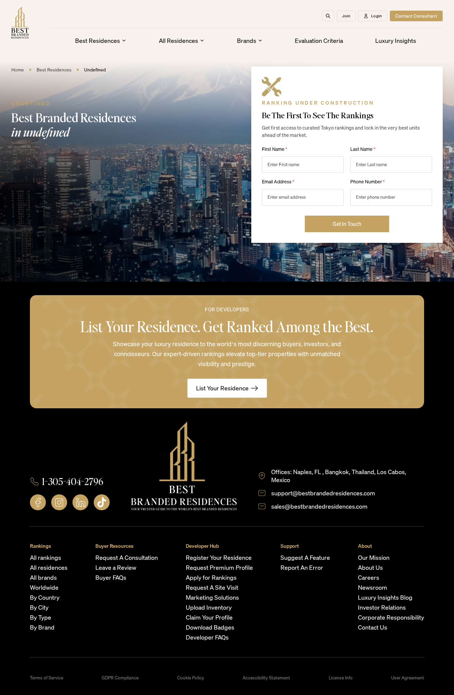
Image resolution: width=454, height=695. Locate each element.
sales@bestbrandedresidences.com (319, 506)
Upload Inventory (209, 607)
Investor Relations (382, 607)
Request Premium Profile (219, 567)
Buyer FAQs (110, 577)
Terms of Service (46, 678)
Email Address (278, 181)
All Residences (178, 41)
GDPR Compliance (120, 678)
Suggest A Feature (305, 557)
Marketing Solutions (212, 597)
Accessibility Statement (266, 678)
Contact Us (372, 627)
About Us (370, 567)
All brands (43, 577)
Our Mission (374, 557)
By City (39, 607)
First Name (274, 149)
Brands (246, 41)
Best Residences (97, 41)
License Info (341, 678)
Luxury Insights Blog (385, 597)
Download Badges (210, 627)
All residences (48, 567)
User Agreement (407, 678)
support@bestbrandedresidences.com (323, 493)
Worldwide (44, 587)
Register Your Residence (219, 557)
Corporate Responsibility (391, 617)
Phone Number (367, 181)
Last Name (363, 149)
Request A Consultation (126, 557)
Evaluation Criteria (319, 41)
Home (17, 69)
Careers (368, 577)
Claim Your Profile (209, 617)
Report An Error (302, 567)
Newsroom (372, 587)
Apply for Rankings (211, 577)
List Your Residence (222, 388)
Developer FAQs (207, 637)
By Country (44, 597)
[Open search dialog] (328, 16)
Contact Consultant (416, 16)
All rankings (45, 557)
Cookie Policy (190, 678)
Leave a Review (115, 567)
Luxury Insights (395, 41)
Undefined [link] (95, 69)
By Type (40, 617)
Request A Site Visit (212, 587)
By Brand (42, 627)
